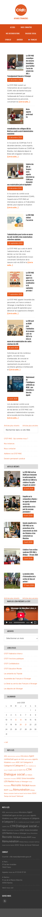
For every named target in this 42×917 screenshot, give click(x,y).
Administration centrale (14, 756)
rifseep (11, 790)
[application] (21, 615)
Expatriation (7, 778)
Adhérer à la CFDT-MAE (13, 454)
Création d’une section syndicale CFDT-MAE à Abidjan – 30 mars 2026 (30, 552)
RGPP (6, 790)
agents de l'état (19, 759)
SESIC (34, 793)
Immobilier (30, 778)
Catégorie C (20, 766)
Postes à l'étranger (21, 781)
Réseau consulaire (9, 793)
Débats (30, 775)
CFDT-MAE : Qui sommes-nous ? (16, 439)
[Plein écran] (35, 622)
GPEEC (18, 778)
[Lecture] (7, 622)
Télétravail (19, 796)
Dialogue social (14, 774)
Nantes (11, 781)
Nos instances (9, 444)
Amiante (13, 762)
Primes (30, 781)
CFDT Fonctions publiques (14, 659)
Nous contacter (10, 449)
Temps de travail (10, 796)
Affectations (24, 756)
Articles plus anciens (30, 426)
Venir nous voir (7, 888)
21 (25, 724)
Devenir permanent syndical (14, 459)
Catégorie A (28, 762)
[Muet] (32, 622)
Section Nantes (27, 793)
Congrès (10, 770)
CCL (27, 766)
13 (20, 720)
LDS (6, 781)
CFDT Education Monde (13, 669)
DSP (26, 775)
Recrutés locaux (20, 785)
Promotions (7, 785)
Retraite (33, 785)
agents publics (28, 759)
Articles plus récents (11, 426)
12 (15, 720)
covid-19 (15, 770)
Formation (13, 778)
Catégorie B (9, 766)
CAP (21, 762)
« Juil (6, 742)
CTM (29, 769)
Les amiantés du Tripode (13, 674)
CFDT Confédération (11, 664)
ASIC (17, 762)
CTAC (24, 770)
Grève (24, 778)
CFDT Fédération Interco (13, 654)
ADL (5, 756)
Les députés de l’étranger (13, 689)
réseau (32, 790)
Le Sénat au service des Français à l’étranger (20, 684)
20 (21, 724)
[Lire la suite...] (24, 102)
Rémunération (21, 789)
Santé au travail (18, 793)
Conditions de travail (23, 822)
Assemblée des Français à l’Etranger (17, 679)
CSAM (20, 770)
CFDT (21, 10)
